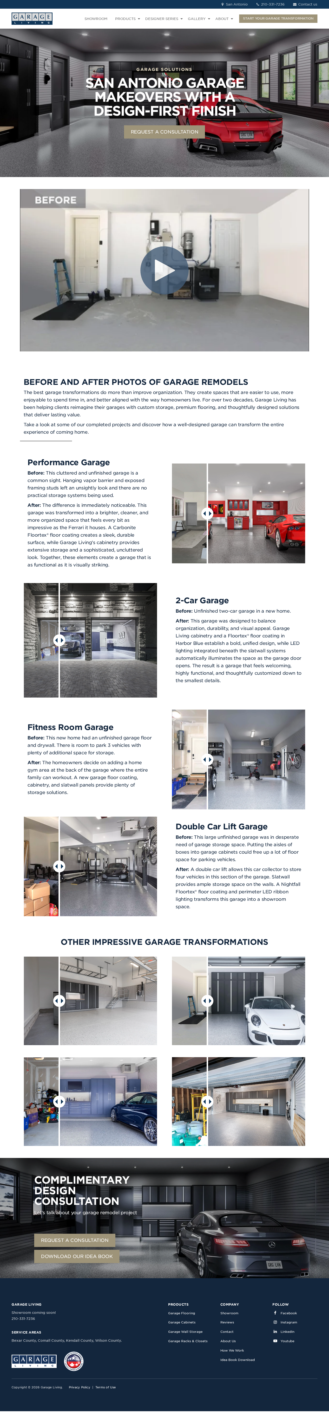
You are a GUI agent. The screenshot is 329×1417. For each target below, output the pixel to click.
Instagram (289, 1322)
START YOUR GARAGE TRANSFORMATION (278, 18)
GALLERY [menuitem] (197, 19)
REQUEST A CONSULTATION (164, 132)
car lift (220, 869)
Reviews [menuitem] (227, 1322)
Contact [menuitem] (227, 1332)
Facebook (289, 1313)
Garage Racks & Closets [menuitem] (188, 1341)
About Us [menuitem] (228, 1341)
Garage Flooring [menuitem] (181, 1313)
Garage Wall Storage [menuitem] (185, 1332)
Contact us (307, 4)
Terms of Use (105, 1387)
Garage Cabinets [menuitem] (182, 1322)
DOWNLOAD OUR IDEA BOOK (77, 1256)
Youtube (287, 1341)
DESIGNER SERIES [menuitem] (161, 19)
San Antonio (236, 4)
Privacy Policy (79, 1387)
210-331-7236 (272, 4)
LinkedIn (287, 1332)
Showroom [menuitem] (229, 1313)
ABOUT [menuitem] (222, 19)
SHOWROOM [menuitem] (96, 19)
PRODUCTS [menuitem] (125, 19)
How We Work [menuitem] (232, 1350)
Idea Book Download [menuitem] (237, 1360)
